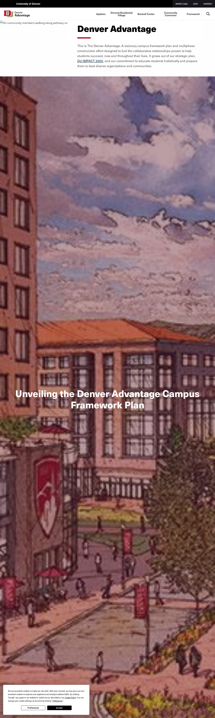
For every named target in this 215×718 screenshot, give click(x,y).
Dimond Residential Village (121, 14)
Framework (193, 14)
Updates (100, 14)
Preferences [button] (57, 701)
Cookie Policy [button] (70, 698)
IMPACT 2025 (181, 4)
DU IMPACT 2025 (90, 61)
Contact (208, 4)
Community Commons (170, 14)
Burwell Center (146, 14)
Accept (59, 708)
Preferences (33, 708)
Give (195, 4)
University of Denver (28, 3)
